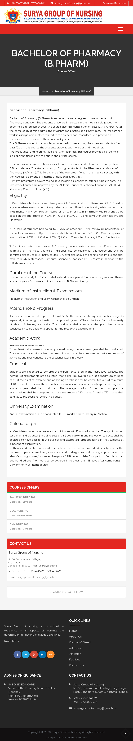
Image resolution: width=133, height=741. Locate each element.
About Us (75, 636)
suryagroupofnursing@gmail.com (73, 3)
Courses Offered (80, 642)
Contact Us (76, 665)
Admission (75, 648)
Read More (11, 641)
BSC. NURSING (19, 510)
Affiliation (75, 653)
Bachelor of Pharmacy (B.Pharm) (73, 91)
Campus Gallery (66, 592)
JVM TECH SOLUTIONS (74, 737)
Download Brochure (114, 3)
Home (45, 91)
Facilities (74, 659)
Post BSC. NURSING (22, 497)
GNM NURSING (19, 524)
